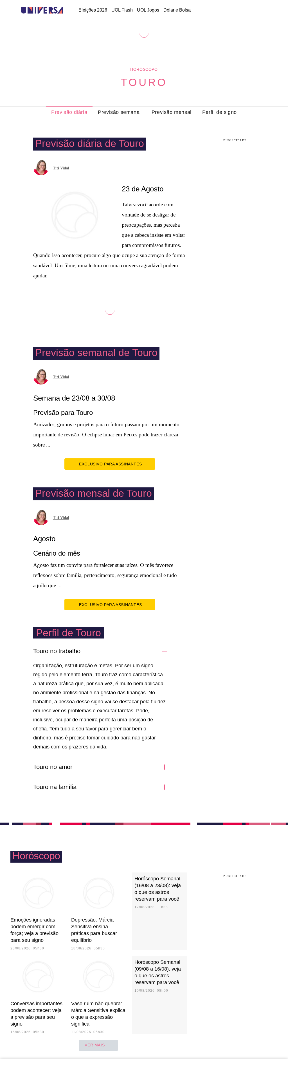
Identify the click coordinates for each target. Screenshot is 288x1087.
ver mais (95, 1045)
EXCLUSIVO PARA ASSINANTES (110, 464)
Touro (144, 82)
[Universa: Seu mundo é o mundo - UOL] (42, 10)
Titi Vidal (61, 168)
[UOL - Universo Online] (68, 10)
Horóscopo (144, 69)
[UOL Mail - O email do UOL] (232, 10)
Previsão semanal (119, 112)
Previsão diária (69, 112)
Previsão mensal (172, 112)
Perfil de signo (219, 112)
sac (217, 10)
